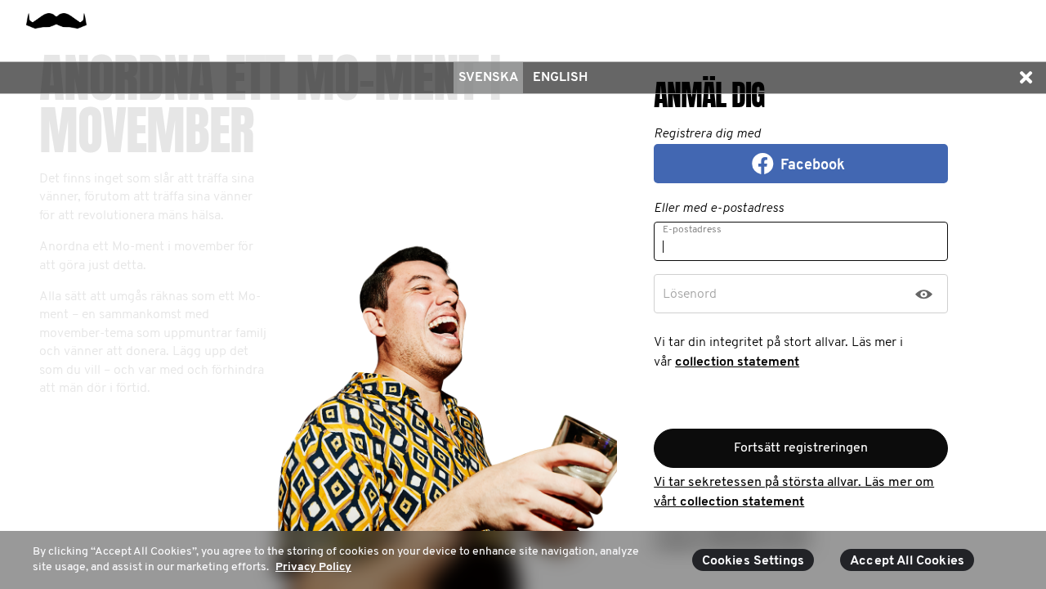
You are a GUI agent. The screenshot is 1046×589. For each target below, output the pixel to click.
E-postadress (692, 230)
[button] (1025, 77)
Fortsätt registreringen (801, 448)
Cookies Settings (753, 561)
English (560, 77)
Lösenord (690, 294)
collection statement (737, 362)
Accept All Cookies (907, 561)
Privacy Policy (313, 567)
